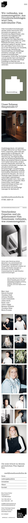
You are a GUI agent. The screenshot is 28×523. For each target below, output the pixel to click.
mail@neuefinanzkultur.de (12, 197)
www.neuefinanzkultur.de (8, 505)
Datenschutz (11, 517)
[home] (4, 4)
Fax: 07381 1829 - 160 (7, 501)
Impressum (4, 517)
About (3, 484)
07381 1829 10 (7, 200)
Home (3, 476)
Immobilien (5, 482)
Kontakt (4, 487)
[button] (25, 4)
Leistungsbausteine (8, 479)
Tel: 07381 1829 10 (6, 499)
